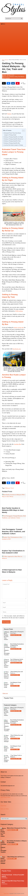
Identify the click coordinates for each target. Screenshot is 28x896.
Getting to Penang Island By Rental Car (13, 139)
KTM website (19, 311)
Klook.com (5, 693)
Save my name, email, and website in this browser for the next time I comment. (13, 617)
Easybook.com (17, 349)
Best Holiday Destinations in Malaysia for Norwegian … (17, 645)
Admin (4, 75)
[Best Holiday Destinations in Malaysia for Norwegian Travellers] (7, 649)
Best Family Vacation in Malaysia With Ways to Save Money (13, 510)
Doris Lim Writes (5, 808)
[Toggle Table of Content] (22, 130)
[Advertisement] (14, 40)
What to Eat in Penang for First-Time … (17, 632)
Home (3, 59)
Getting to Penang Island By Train (12, 141)
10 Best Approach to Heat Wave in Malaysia (12, 571)
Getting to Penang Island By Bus (12, 143)
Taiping (9, 114)
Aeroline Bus (17, 444)
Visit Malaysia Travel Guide (15, 683)
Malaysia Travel (9, 488)
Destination (11, 76)
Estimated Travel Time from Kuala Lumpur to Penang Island (12, 134)
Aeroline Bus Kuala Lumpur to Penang (13, 145)
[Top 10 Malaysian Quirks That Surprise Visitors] (7, 663)
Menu (3, 24)
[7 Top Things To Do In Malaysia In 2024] (7, 758)
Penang (16, 76)
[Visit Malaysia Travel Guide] (7, 685)
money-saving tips (19, 327)
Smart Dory (3, 805)
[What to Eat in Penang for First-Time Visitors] (7, 635)
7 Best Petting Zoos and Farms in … (16, 672)
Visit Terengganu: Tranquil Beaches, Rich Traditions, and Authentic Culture (13, 531)
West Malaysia (21, 76)
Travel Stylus (6, 893)
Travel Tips (6, 59)
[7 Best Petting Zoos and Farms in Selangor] (7, 675)
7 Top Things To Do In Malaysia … (16, 756)
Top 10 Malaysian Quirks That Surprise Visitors (16, 660)
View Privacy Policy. (6, 797)
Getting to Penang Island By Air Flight (13, 137)
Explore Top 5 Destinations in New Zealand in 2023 (13, 552)
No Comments (7, 78)
